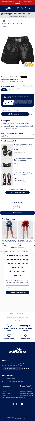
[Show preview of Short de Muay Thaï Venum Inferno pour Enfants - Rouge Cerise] (32, 238)
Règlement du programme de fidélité (11, 397)
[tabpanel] (17, 50)
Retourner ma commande (26, 391)
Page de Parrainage (6, 393)
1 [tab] (16, 69)
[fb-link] (16, 404)
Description (5, 121)
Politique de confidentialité (26, 395)
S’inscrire (4, 391)
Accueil (3, 20)
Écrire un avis (17, 213)
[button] (29, 8)
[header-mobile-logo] (8, 9)
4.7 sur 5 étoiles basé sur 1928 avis (17, 317)
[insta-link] (12, 404)
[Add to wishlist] (31, 114)
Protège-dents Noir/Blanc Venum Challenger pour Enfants (23, 159)
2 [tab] (19, 69)
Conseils (22, 397)
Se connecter (5, 389)
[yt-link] (20, 404)
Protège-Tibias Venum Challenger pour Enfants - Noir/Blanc (23, 173)
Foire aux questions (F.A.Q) (26, 393)
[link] (17, 100)
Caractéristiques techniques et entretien (13, 135)
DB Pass (4, 395)
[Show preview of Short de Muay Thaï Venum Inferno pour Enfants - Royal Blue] (16, 238)
